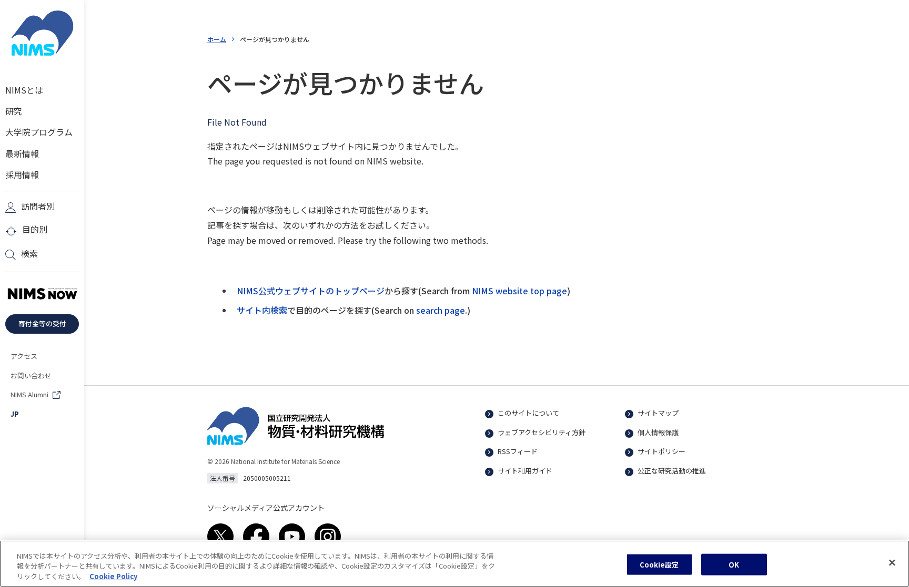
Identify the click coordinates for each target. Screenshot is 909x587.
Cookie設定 (659, 564)
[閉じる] (892, 562)
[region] (454, 563)
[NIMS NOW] (42, 294)
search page (440, 310)
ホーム (216, 39)
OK (734, 564)
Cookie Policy (113, 576)
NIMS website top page (519, 290)
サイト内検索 (262, 310)
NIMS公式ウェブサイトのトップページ (311, 290)
